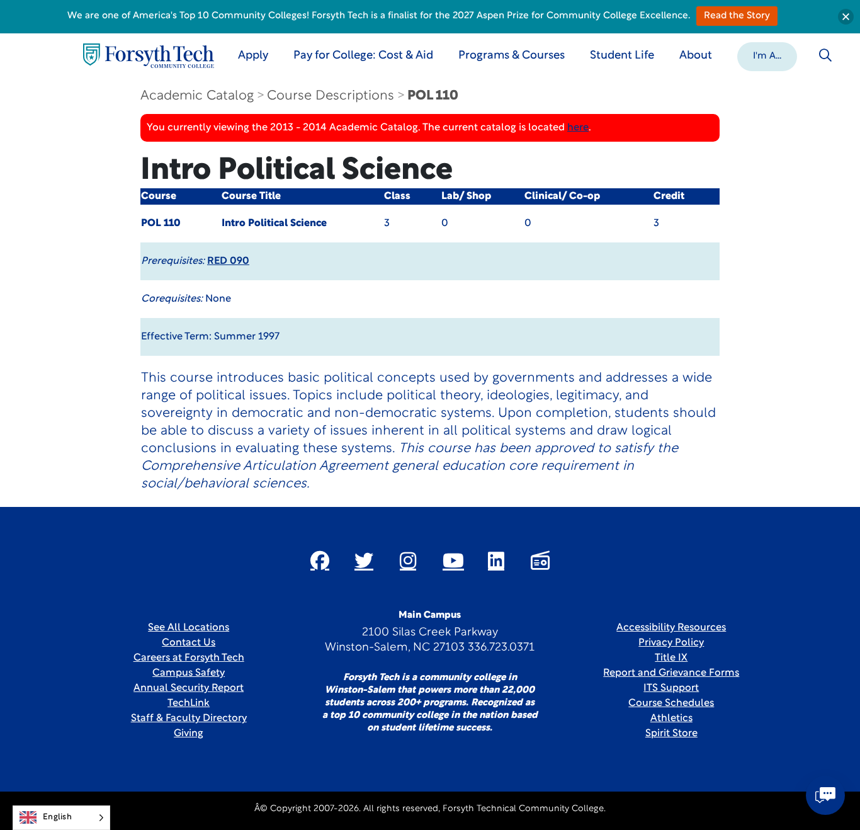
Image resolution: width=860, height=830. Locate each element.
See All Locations (188, 628)
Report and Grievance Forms (671, 673)
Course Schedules (671, 703)
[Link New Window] (320, 560)
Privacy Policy (671, 643)
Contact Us (188, 643)
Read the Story (737, 16)
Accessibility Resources (671, 628)
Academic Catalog (197, 96)
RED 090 (228, 261)
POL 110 (432, 96)
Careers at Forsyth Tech (188, 658)
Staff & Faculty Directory (189, 718)
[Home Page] (148, 55)
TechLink (188, 703)
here (578, 128)
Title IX (671, 658)
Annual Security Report (188, 688)
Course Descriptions (330, 96)
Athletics (671, 718)
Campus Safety (188, 673)
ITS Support (671, 688)
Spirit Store (671, 734)
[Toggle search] (825, 55)
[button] (767, 55)
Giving (188, 734)
